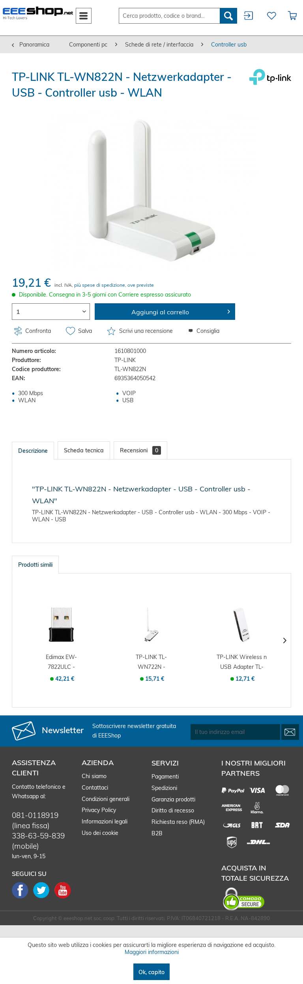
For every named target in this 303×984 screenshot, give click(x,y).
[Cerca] (228, 16)
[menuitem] (84, 16)
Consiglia (207, 330)
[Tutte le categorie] (83, 14)
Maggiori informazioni (152, 952)
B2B (157, 833)
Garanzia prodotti (173, 799)
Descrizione (33, 450)
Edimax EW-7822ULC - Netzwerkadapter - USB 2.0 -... (61, 663)
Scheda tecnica (84, 450)
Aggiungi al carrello (160, 312)
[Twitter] (43, 897)
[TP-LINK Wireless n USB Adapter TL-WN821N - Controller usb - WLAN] (241, 624)
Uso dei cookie (100, 832)
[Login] (249, 16)
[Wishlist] (270, 16)
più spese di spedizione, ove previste (114, 285)
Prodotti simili (35, 564)
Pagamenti (165, 776)
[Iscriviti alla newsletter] (290, 732)
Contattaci (95, 787)
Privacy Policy (99, 810)
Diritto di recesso (173, 810)
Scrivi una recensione (146, 330)
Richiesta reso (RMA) (178, 821)
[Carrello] (292, 16)
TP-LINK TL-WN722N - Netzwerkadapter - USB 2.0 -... (151, 663)
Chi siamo (94, 776)
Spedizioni (164, 788)
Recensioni (139, 450)
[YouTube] (62, 897)
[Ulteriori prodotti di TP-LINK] (270, 83)
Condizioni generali (105, 799)
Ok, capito (151, 972)
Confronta (37, 330)
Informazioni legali (104, 821)
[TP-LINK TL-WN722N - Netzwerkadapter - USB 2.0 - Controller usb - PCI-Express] (151, 624)
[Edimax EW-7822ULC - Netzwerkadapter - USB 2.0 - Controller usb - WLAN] (61, 624)
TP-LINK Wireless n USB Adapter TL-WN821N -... (242, 663)
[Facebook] (22, 897)
